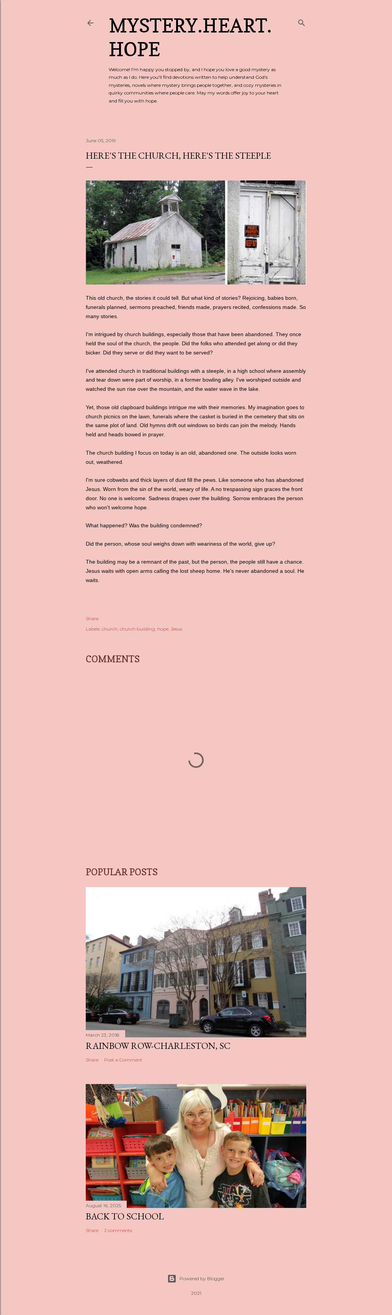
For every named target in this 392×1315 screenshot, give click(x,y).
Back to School (125, 1216)
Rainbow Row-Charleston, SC (158, 1046)
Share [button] (92, 618)
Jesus (176, 629)
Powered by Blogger (202, 1278)
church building (137, 629)
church (110, 629)
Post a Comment (123, 1060)
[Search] (301, 21)
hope (162, 629)
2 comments (118, 1230)
